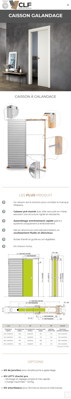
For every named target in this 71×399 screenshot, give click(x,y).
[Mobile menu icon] (68, 5)
